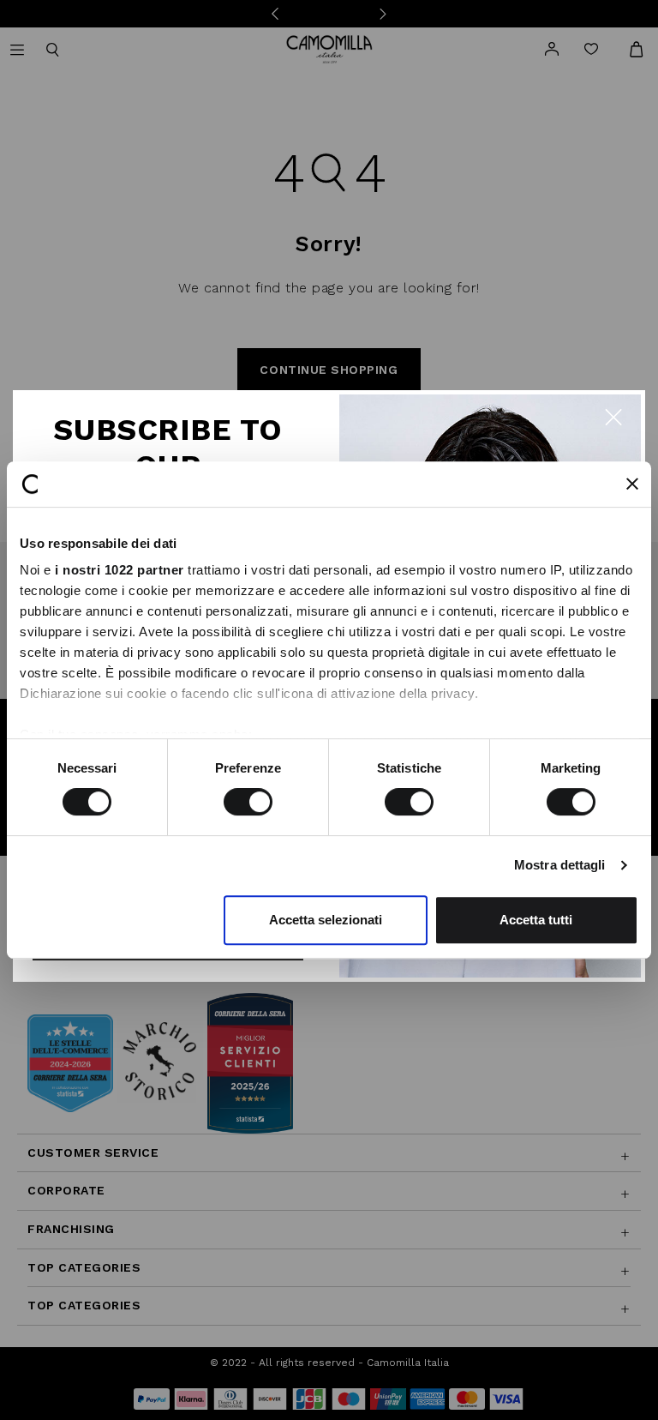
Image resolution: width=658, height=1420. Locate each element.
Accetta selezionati (325, 919)
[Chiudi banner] (632, 484)
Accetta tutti (535, 919)
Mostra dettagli (560, 864)
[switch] (248, 801)
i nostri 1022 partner (119, 570)
